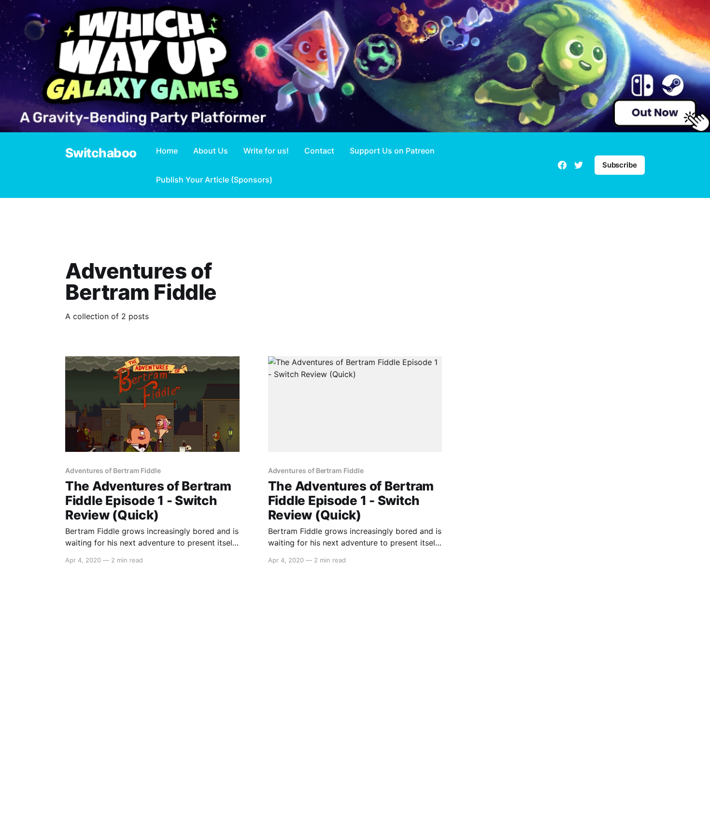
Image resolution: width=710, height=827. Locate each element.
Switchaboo (101, 153)
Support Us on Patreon (392, 150)
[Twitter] (578, 165)
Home (167, 150)
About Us (210, 150)
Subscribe (619, 164)
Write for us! (266, 150)
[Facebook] (562, 165)
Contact (319, 150)
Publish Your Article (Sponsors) (214, 179)
